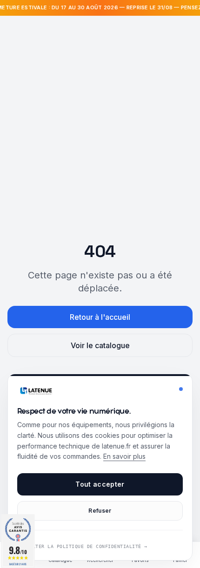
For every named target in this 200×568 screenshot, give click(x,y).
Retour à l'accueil (100, 317)
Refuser (99, 510)
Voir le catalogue (100, 345)
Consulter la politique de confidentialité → (82, 546)
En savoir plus (124, 456)
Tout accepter (100, 484)
